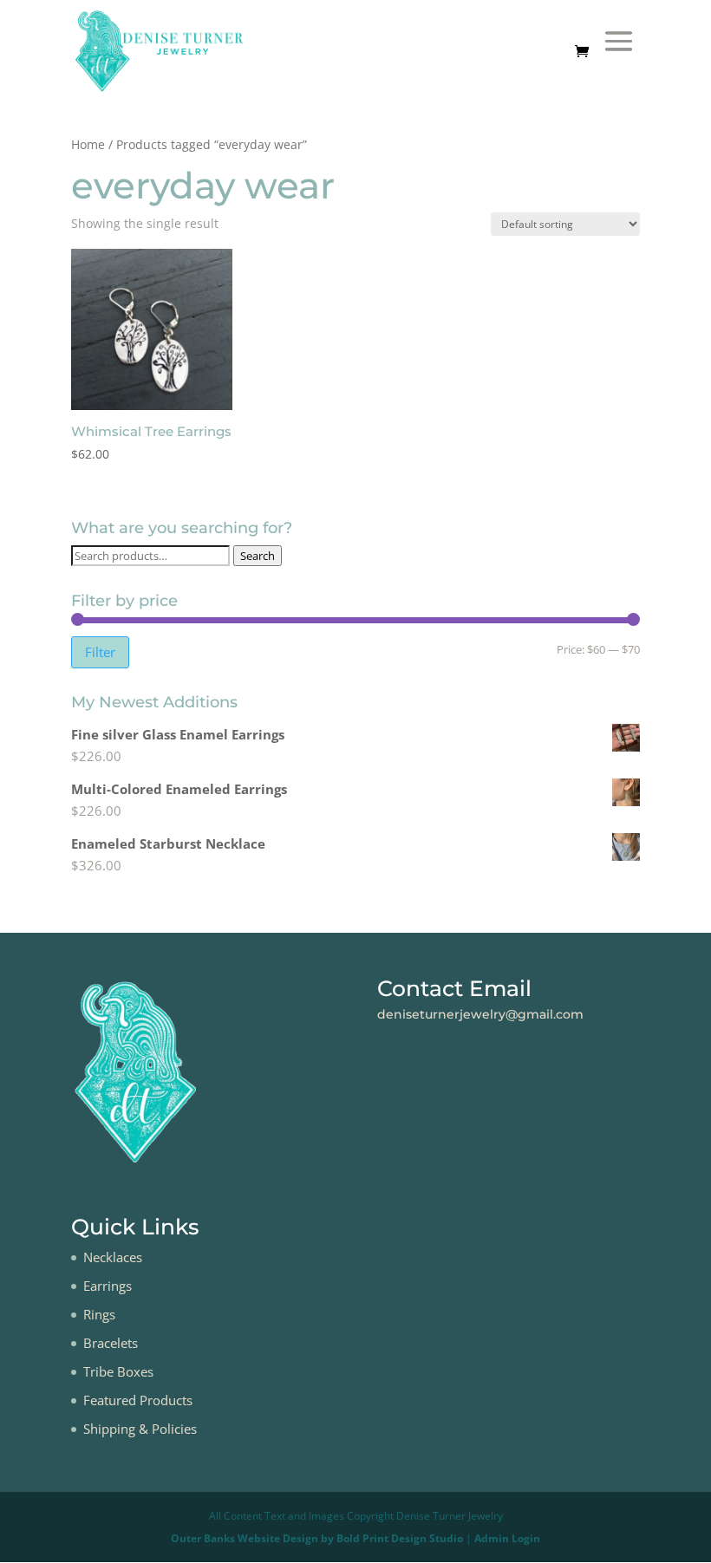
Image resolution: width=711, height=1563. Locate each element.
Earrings (107, 1285)
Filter (100, 652)
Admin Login (507, 1538)
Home (88, 144)
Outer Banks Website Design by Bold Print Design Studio (317, 1538)
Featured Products (137, 1400)
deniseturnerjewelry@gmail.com (480, 1014)
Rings (99, 1314)
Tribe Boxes (118, 1371)
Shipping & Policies (140, 1428)
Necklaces (112, 1257)
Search (257, 555)
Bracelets (110, 1342)
